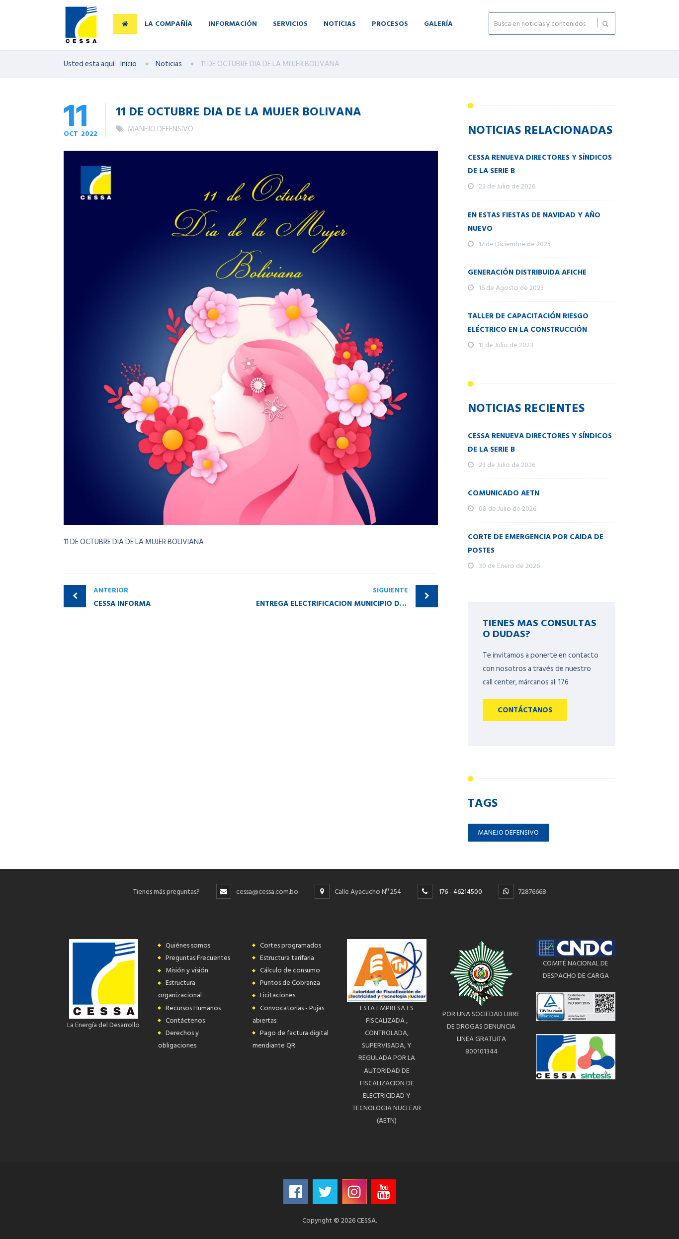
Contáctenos (185, 1020)
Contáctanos (525, 710)
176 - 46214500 (460, 891)
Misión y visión (187, 970)
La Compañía (168, 23)
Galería (438, 23)
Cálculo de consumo (290, 970)
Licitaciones (277, 995)
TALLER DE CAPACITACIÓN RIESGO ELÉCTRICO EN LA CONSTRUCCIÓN (528, 323)
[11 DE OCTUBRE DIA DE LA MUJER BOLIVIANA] (251, 338)
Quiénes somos (188, 945)
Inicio (128, 64)
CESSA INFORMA (122, 596)
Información (232, 23)
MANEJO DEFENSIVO (160, 129)
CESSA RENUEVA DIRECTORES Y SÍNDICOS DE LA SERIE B (540, 164)
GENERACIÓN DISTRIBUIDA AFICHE (527, 272)
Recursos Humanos (193, 1008)
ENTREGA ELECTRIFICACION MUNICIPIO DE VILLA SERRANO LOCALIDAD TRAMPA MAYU (347, 596)
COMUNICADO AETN (503, 493)
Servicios (290, 23)
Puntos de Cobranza (290, 982)
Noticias (340, 23)
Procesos (390, 23)
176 (563, 682)
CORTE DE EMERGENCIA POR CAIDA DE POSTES (535, 544)
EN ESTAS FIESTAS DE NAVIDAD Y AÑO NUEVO (534, 222)
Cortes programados (290, 945)
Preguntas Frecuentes (198, 957)
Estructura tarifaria (287, 957)
